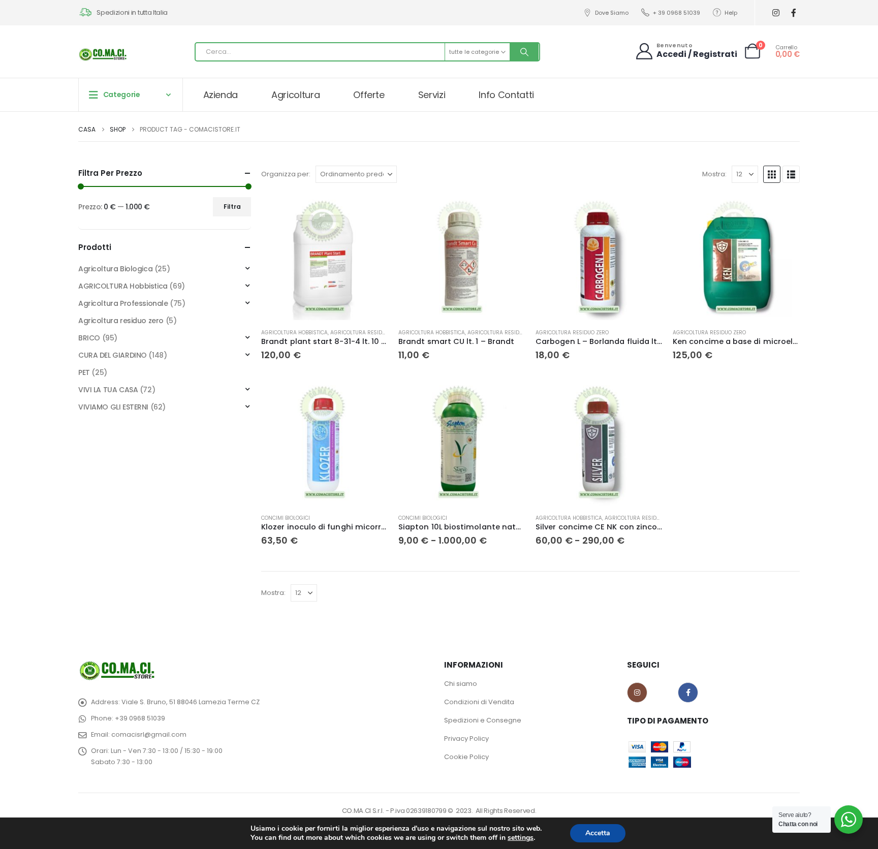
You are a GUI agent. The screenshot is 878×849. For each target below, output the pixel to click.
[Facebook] (793, 13)
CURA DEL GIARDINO (112, 355)
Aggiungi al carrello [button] (371, 210)
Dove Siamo (611, 13)
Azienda (220, 94)
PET (84, 372)
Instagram (637, 692)
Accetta (597, 833)
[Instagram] (775, 13)
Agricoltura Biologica (115, 269)
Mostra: (714, 174)
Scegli (508, 395)
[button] (771, 174)
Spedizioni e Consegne (482, 720)
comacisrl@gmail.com (148, 734)
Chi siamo (460, 683)
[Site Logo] (103, 54)
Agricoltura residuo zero (366, 332)
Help (731, 13)
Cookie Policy (466, 757)
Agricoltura (295, 94)
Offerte (369, 94)
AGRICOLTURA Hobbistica (294, 332)
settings (521, 837)
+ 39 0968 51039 (676, 13)
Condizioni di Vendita (479, 702)
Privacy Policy (466, 738)
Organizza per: (285, 174)
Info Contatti (506, 94)
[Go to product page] (324, 256)
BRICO (89, 338)
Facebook (688, 692)
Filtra (232, 206)
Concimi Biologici (285, 518)
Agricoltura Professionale (123, 303)
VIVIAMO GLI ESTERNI (113, 407)
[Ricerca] (524, 51)
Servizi (432, 94)
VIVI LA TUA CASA (108, 390)
